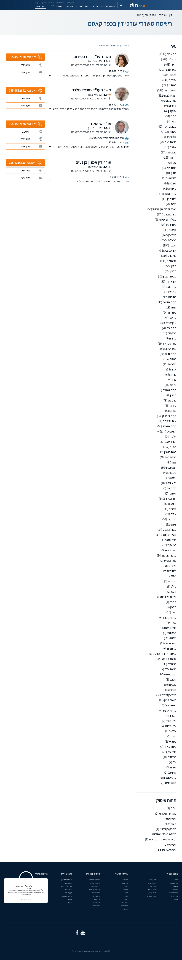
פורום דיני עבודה (95, 883)
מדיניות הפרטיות (67, 896)
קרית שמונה (169, 390)
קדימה (172, 317)
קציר (173, 121)
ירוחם (173, 385)
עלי (174, 762)
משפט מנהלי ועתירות (164, 834)
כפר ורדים (170, 550)
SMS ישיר (25, 64)
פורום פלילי (97, 899)
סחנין (173, 607)
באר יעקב (170, 348)
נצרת (173, 410)
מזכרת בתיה (169, 555)
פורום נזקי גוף (96, 896)
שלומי (173, 679)
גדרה (173, 374)
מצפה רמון (170, 700)
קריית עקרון (169, 617)
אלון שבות (170, 726)
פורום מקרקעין (96, 886)
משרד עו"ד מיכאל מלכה (91, 90)
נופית (173, 576)
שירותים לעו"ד (55, 6)
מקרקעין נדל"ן (168, 829)
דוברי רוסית (152, 886)
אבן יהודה (170, 323)
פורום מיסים (96, 906)
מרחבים (171, 648)
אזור (173, 369)
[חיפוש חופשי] (121, 5)
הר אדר (172, 757)
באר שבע (171, 69)
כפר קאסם (170, 627)
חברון (173, 715)
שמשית (172, 581)
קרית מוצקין (169, 426)
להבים (172, 684)
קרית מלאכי (169, 302)
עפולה (172, 183)
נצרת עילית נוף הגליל (164, 209)
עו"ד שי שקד (100, 123)
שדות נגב (171, 638)
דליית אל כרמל (168, 596)
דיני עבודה (152, 880)
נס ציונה (171, 483)
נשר (174, 622)
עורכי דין (162, 15)
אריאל (172, 292)
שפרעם (172, 364)
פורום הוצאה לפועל (94, 890)
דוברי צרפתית (151, 896)
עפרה (173, 767)
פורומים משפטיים (93, 874)
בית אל (172, 741)
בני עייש (171, 545)
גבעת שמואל (169, 658)
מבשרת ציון (169, 276)
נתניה (173, 74)
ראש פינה (171, 178)
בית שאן (171, 198)
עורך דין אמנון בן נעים (93, 162)
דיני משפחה (169, 818)
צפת (173, 524)
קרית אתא (170, 193)
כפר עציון (171, 751)
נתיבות (172, 472)
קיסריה (172, 188)
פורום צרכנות (96, 903)
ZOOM (25, 131)
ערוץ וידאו (69, 6)
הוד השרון (170, 498)
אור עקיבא (170, 250)
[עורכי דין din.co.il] (137, 5)
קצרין (173, 395)
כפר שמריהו (169, 343)
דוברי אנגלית (152, 890)
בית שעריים (169, 571)
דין (170, 15)
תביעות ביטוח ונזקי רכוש (162, 839)
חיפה (173, 64)
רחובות (172, 297)
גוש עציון (171, 136)
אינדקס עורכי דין (108, 6)
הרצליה (172, 240)
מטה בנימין (170, 782)
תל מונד (171, 328)
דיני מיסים (170, 844)
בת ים (173, 447)
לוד (174, 173)
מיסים (176, 899)
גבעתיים (171, 260)
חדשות (95, 6)
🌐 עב (37, 3)
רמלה (173, 359)
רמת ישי (171, 167)
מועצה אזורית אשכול (164, 653)
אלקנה (172, 731)
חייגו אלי (23, 57)
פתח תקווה (170, 90)
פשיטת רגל (174, 896)
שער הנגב (170, 643)
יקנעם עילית (169, 431)
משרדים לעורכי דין (66, 886)
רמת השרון (170, 452)
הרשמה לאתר (60, 3)
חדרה (173, 157)
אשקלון (172, 111)
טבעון (173, 271)
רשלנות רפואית (173, 893)
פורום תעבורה (96, 893)
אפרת (173, 147)
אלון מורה (171, 720)
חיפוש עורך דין (172, 874)
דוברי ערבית (152, 893)
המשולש (171, 633)
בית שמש (171, 224)
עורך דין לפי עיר (121, 874)
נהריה (173, 405)
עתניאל (172, 772)
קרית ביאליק (169, 416)
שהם (173, 204)
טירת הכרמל (169, 214)
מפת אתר (69, 899)
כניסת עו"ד (51, 3)
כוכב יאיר (171, 152)
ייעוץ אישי (40, 6)
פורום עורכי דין (82, 6)
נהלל (173, 586)
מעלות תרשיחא (167, 219)
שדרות (172, 509)
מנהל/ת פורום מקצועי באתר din (106, 138)
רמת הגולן (170, 705)
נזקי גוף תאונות (167, 813)
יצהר (173, 736)
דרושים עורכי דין (67, 883)
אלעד (173, 436)
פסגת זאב (170, 131)
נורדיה (172, 338)
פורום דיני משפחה (94, 880)
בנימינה (172, 664)
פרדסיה (172, 333)
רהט (174, 612)
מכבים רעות (169, 126)
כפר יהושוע (170, 560)
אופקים (172, 503)
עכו (174, 162)
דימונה (172, 493)
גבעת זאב (170, 142)
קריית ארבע (169, 710)
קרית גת (171, 488)
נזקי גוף (175, 890)
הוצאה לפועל (152, 883)
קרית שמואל (169, 674)
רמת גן (172, 85)
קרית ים (171, 519)
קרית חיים (170, 354)
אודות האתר (70, 3)
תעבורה (171, 823)
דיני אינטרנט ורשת (166, 849)
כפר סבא (171, 100)
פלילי (173, 808)
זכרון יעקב (170, 441)
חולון (173, 266)
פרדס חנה (170, 457)
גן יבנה (172, 229)
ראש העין (171, 467)
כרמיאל (172, 400)
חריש (173, 116)
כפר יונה (171, 540)
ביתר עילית (170, 746)
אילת (173, 514)
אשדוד (172, 80)
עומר (173, 307)
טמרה (173, 602)
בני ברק (172, 255)
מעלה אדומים (168, 534)
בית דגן (172, 312)
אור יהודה (171, 281)
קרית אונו (171, 286)
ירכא (173, 591)
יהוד (174, 462)
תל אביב (171, 54)
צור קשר (43, 3)
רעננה (173, 245)
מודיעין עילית (168, 695)
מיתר (173, 689)
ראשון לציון (170, 95)
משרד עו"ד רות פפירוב (92, 56)
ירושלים (172, 59)
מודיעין (172, 235)
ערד (174, 379)
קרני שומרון (169, 777)
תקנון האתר (68, 893)
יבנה (173, 478)
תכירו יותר (27, 899)
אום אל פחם (169, 421)
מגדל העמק (169, 529)
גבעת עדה (170, 669)
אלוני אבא (170, 565)
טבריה (172, 105)
